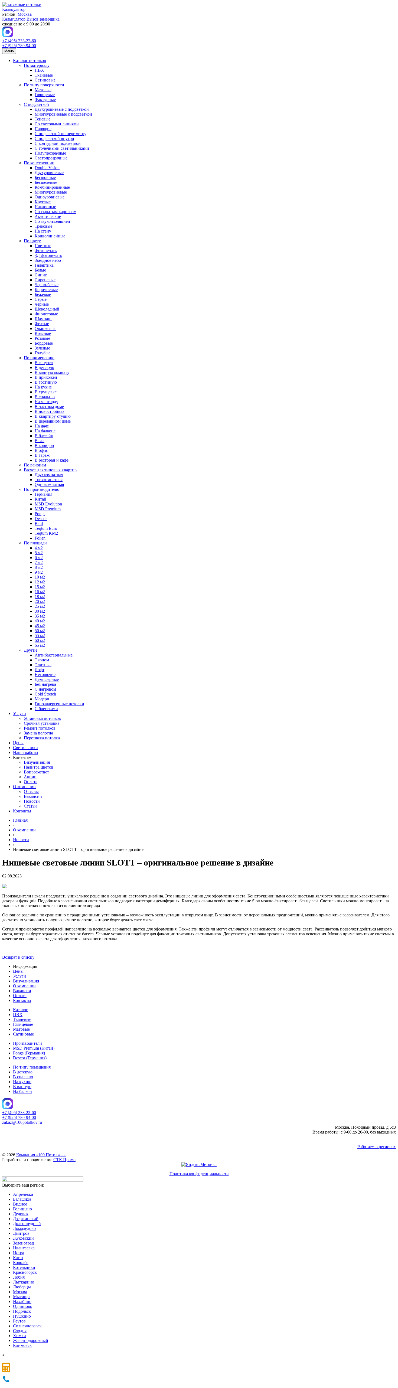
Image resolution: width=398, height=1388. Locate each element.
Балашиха (22, 1199)
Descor (41, 518)
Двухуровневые (49, 172)
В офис (41, 450)
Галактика (44, 265)
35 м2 (40, 616)
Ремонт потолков (40, 728)
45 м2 (40, 625)
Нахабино (22, 1301)
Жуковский (23, 1238)
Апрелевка (23, 1194)
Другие (30, 650)
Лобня (19, 1277)
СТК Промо (64, 1159)
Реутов (19, 1321)
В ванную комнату (52, 372)
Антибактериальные (54, 655)
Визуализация (37, 762)
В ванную (22, 1086)
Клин (18, 1257)
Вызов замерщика (43, 19)
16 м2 (40, 591)
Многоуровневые (51, 192)
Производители (27, 1043)
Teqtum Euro (46, 528)
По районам (35, 465)
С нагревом (45, 689)
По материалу (37, 65)
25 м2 (40, 606)
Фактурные (45, 99)
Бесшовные (45, 177)
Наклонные (45, 206)
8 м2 (39, 567)
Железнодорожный (30, 1340)
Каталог (20, 1009)
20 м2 (40, 601)
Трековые (43, 226)
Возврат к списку (18, 957)
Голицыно (22, 1209)
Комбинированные (52, 187)
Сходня (20, 1330)
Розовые (42, 338)
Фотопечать (46, 250)
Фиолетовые (46, 314)
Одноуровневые (49, 197)
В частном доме (49, 406)
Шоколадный (47, 309)
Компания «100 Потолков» (41, 1154)
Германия (43, 494)
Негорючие (45, 674)
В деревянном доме (53, 421)
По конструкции (39, 163)
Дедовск (20, 1213)
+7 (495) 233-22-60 (19, 40)
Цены (18, 742)
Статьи (30, 806)
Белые (40, 270)
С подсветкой (36, 104)
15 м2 (40, 586)
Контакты (22, 811)
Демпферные (47, 679)
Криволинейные (50, 236)
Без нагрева (45, 684)
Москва (25, 14)
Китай (40, 499)
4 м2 (39, 548)
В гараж (42, 455)
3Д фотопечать (48, 255)
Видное (20, 1204)
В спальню (45, 396)
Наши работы (25, 752)
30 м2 (40, 611)
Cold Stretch (45, 694)
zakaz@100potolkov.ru (22, 1122)
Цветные (43, 245)
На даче (42, 426)
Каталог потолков (29, 60)
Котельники (24, 1267)
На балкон (22, 1091)
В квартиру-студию (53, 416)
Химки (19, 1335)
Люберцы (22, 1287)
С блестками (46, 708)
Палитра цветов (38, 767)
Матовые (43, 89)
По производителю (41, 489)
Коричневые (46, 289)
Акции (30, 777)
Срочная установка (41, 723)
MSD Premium (48, 509)
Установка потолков (42, 718)
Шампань (43, 318)
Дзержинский (25, 1218)
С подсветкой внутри (54, 138)
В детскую (44, 367)
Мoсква (20, 1291)
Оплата (30, 781)
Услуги (19, 713)
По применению (39, 357)
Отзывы (31, 791)
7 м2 (39, 562)
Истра (18, 1252)
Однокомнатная (49, 484)
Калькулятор (13, 9)
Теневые (42, 119)
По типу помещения (32, 1067)
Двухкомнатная (49, 474)
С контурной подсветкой (58, 143)
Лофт (39, 669)
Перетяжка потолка (42, 738)
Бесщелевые (46, 182)
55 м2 (40, 635)
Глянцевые (45, 94)
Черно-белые (46, 284)
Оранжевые (45, 328)
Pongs (40, 513)
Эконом (42, 660)
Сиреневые (45, 279)
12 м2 (40, 582)
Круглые (43, 202)
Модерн (42, 699)
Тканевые (44, 75)
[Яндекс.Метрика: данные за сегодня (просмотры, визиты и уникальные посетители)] (199, 1164)
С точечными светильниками (62, 148)
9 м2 (39, 572)
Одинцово (22, 1306)
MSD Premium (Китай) (33, 1048)
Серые (41, 299)
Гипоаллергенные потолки (59, 703)
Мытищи (21, 1296)
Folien (40, 538)
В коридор (44, 445)
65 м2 (40, 645)
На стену (43, 231)
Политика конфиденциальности (199, 1173)
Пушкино (22, 1316)
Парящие (43, 128)
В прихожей (46, 377)
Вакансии (33, 796)
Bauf (39, 523)
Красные (43, 333)
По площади (35, 543)
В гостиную (46, 382)
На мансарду (46, 401)
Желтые (42, 323)
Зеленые (42, 348)
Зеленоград (23, 1243)
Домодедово (24, 1228)
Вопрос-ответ (36, 772)
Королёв (20, 1262)
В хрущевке (46, 392)
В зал (39, 440)
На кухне (43, 387)
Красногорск (25, 1272)
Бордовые (44, 343)
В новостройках (49, 411)
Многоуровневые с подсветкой (63, 114)
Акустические (48, 216)
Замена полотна (38, 733)
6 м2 (39, 557)
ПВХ (39, 70)
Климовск (22, 1345)
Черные (42, 304)
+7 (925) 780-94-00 (19, 45)
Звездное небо (48, 260)
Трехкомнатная (49, 479)
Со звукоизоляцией (52, 221)
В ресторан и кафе (51, 460)
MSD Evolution (48, 504)
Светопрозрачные (51, 158)
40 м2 (40, 621)
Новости (32, 801)
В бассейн (44, 435)
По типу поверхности (44, 85)
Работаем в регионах (376, 1146)
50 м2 (40, 630)
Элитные (43, 664)
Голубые (42, 353)
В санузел (44, 362)
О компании (24, 786)
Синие (41, 275)
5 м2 (39, 552)
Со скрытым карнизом (55, 211)
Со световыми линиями (57, 124)
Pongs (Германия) (29, 1053)
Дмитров (21, 1233)
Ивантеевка (24, 1248)
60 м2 (40, 640)
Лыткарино (23, 1282)
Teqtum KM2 (46, 533)
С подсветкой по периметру (60, 133)
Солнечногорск (27, 1326)
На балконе (45, 431)
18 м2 (40, 596)
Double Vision (47, 167)
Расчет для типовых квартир (50, 470)
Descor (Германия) (30, 1058)
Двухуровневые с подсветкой (62, 109)
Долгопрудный (27, 1223)
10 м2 (40, 577)
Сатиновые (45, 80)
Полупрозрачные (50, 153)
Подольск (22, 1311)
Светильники (25, 747)
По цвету (32, 241)
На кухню (22, 1081)
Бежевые (43, 294)
